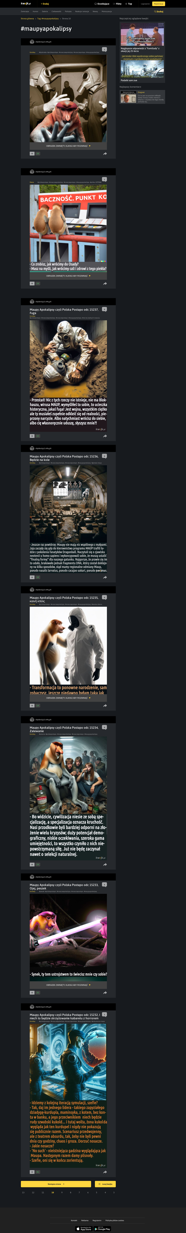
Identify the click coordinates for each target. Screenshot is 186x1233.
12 (33, 1192)
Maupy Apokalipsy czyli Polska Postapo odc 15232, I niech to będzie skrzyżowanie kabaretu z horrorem (65, 1016)
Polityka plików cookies (115, 1220)
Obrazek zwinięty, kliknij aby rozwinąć (67, 146)
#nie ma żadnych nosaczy (91, 318)
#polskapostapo (52, 52)
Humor (35, 11)
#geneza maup (97, 463)
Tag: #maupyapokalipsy (48, 18)
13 (23, 1192)
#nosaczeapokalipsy (66, 52)
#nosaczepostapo (80, 52)
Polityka (68, 11)
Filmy (118, 3)
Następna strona (54, 1184)
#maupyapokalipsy (92, 52)
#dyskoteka (43, 52)
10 (53, 1192)
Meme (32, 182)
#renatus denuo (97, 604)
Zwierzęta (25, 11)
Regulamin (97, 1220)
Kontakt (74, 1220)
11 (43, 1192)
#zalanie (42, 734)
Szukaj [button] (160, 11)
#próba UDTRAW (95, 182)
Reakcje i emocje (82, 11)
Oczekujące (103, 3)
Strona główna (27, 18)
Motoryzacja (107, 11)
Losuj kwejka (107, 1184)
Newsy (95, 11)
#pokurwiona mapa (98, 1021)
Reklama (84, 1220)
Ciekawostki (56, 11)
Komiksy (32, 52)
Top (130, 3)
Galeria (45, 11)
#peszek (41, 891)
